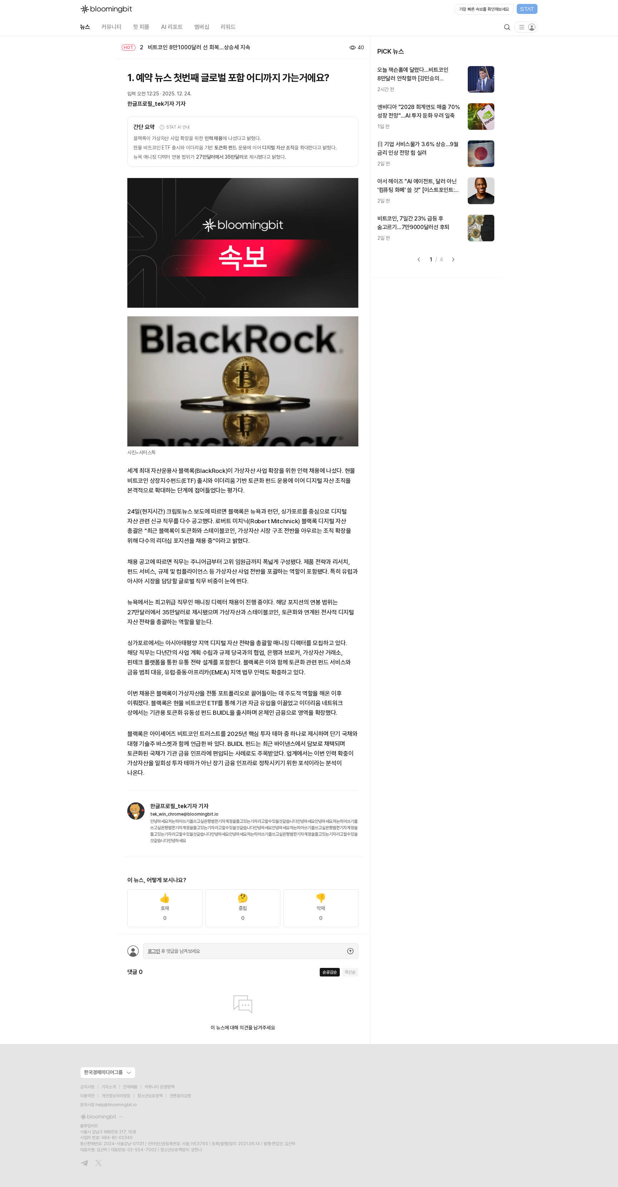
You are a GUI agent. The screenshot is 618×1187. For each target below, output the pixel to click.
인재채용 (130, 1086)
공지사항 (87, 1086)
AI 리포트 (172, 27)
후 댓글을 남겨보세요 (174, 951)
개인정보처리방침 (116, 1095)
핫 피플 (141, 27)
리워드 (228, 27)
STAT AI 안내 (178, 127)
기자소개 (109, 1086)
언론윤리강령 (180, 1095)
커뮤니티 (112, 27)
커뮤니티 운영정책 (159, 1086)
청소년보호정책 (149, 1095)
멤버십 (201, 27)
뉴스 (85, 27)
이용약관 (87, 1095)
